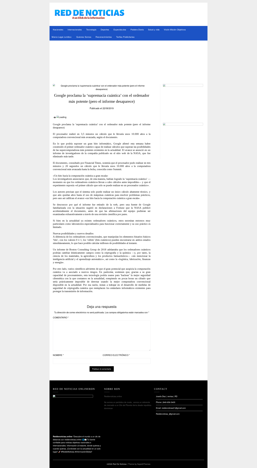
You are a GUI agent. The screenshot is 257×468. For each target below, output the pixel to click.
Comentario (61, 317)
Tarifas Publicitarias (125, 36)
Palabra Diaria (137, 29)
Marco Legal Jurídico (62, 36)
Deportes (105, 29)
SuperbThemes (143, 464)
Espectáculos (120, 29)
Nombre (58, 355)
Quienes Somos (83, 36)
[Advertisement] (128, 60)
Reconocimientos (104, 36)
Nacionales (58, 29)
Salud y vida (154, 29)
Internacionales (75, 29)
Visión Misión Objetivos (175, 29)
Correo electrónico (116, 355)
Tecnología (91, 29)
